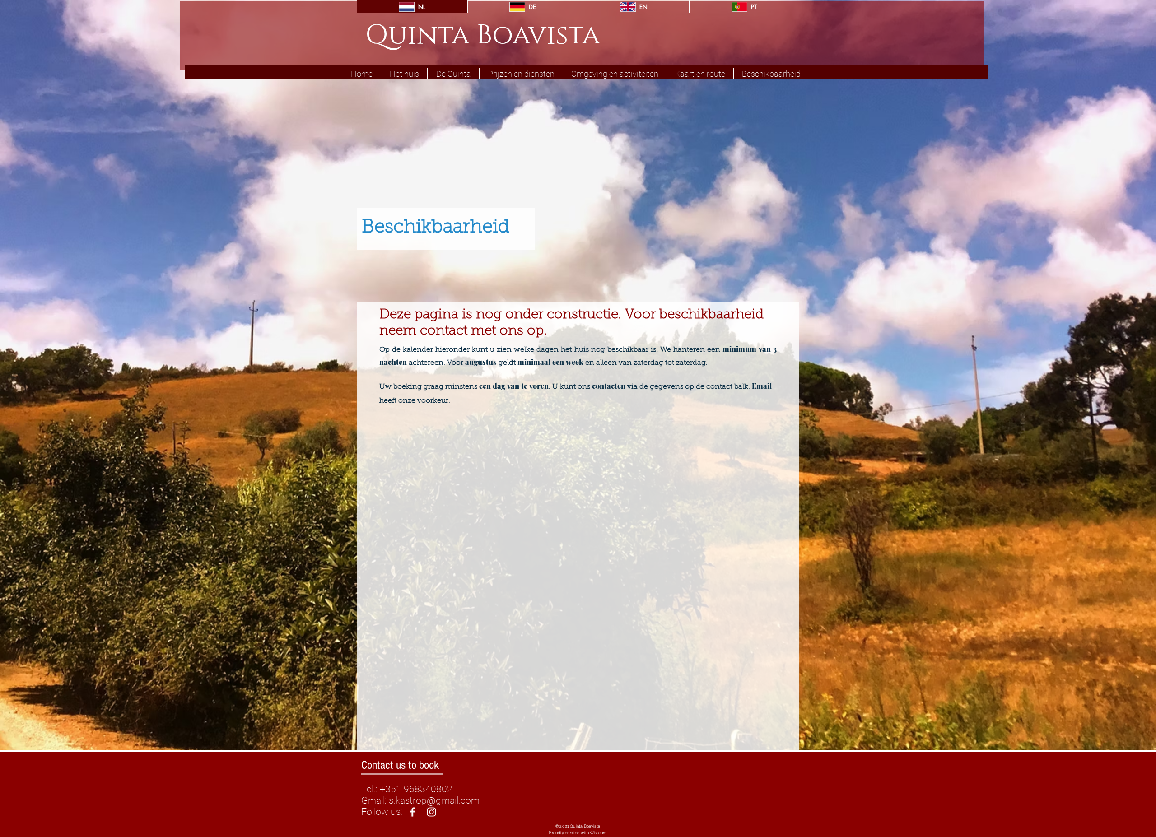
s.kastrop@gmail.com (434, 800)
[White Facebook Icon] (412, 812)
